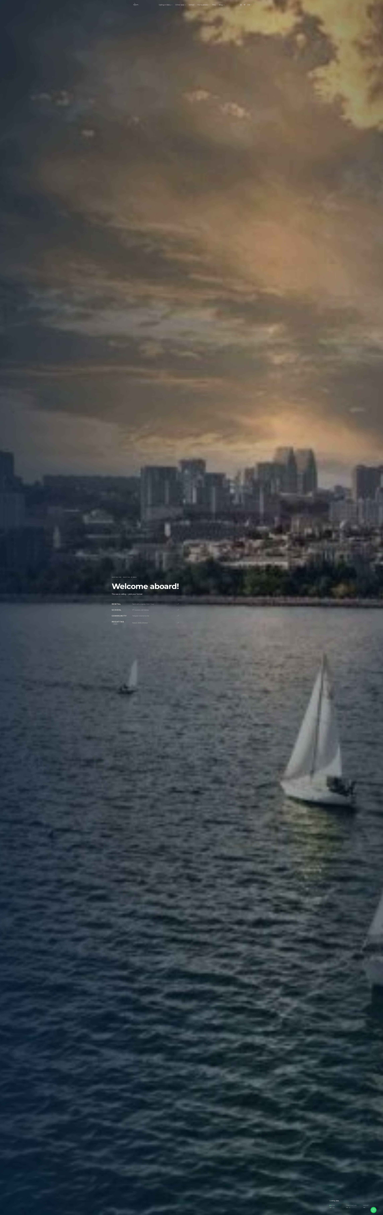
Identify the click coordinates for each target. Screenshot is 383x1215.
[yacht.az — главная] (136, 4)
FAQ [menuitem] (214, 5)
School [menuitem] (191, 5)
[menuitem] (165, 5)
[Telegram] (244, 4)
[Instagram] (240, 4)
